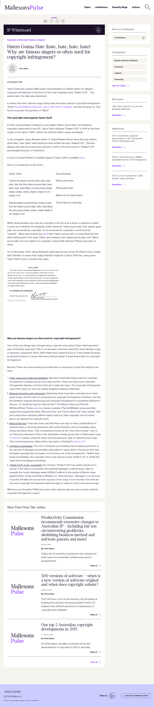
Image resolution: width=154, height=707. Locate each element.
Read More (117, 115)
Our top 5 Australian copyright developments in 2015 (67, 627)
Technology (118, 79)
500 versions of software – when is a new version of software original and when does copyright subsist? (70, 580)
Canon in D (79, 441)
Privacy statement (32, 700)
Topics (87, 7)
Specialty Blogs (119, 7)
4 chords (14, 437)
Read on (94, 565)
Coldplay (67, 106)
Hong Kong (118, 67)
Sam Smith (56, 106)
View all (94, 662)
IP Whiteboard (119, 38)
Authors (136, 7)
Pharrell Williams (22, 106)
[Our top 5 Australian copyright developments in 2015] (22, 638)
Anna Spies (49, 548)
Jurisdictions (101, 7)
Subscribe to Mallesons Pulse (136, 695)
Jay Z (46, 106)
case (36, 408)
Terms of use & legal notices (14, 700)
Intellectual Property (26, 40)
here (82, 157)
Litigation (41, 40)
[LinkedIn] (112, 695)
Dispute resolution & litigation (126, 60)
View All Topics (119, 85)
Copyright (11, 40)
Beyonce (37, 106)
